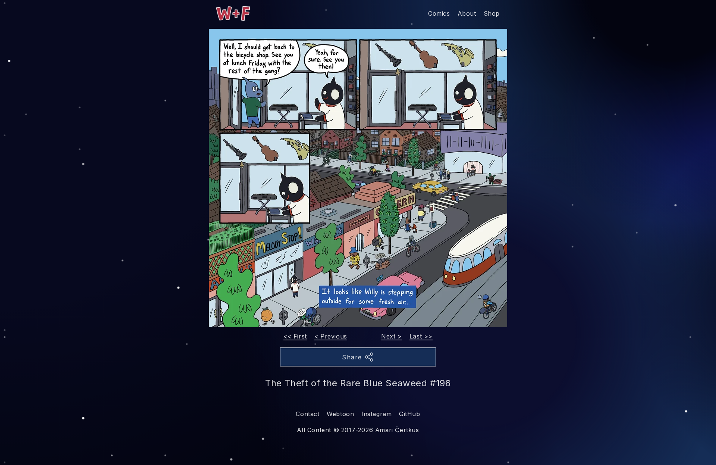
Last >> (421, 336)
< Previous (330, 336)
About (467, 13)
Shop (492, 13)
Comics (439, 13)
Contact (307, 414)
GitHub (409, 414)
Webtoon (340, 414)
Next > (391, 336)
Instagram (376, 414)
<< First (295, 336)
